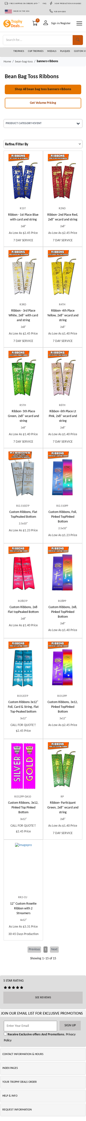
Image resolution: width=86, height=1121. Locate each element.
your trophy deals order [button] (19, 1082)
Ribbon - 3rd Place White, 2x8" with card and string (23, 315)
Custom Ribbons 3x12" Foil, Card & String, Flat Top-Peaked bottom (23, 707)
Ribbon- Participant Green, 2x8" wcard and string (62, 807)
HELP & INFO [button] (9, 1095)
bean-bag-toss (24, 61)
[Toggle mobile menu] (79, 23)
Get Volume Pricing (43, 103)
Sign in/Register (61, 23)
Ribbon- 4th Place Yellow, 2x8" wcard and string (62, 315)
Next (54, 949)
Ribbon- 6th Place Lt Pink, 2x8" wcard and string (63, 416)
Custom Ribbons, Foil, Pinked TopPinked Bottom (62, 516)
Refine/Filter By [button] (16, 144)
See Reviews (43, 997)
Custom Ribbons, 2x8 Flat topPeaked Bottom (23, 609)
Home (7, 61)
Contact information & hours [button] (22, 1054)
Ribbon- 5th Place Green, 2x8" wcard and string (23, 416)
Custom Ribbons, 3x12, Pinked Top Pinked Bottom (23, 807)
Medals (51, 51)
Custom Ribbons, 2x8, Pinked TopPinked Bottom (62, 612)
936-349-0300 (59, 12)
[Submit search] (78, 40)
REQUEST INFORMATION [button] (17, 1109)
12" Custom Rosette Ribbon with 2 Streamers (23, 908)
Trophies (18, 51)
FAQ (44, 4)
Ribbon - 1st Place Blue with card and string (23, 217)
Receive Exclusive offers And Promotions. (36, 1034)
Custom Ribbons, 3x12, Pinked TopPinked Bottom (63, 707)
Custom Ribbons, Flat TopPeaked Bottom (23, 514)
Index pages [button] (10, 1068)
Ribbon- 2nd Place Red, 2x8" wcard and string (62, 217)
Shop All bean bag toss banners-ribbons (43, 89)
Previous (34, 949)
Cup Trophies (35, 51)
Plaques (65, 51)
